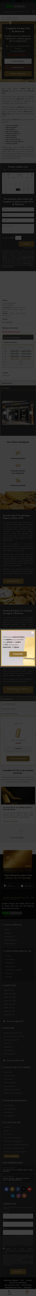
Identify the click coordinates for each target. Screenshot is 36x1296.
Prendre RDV (18, 654)
